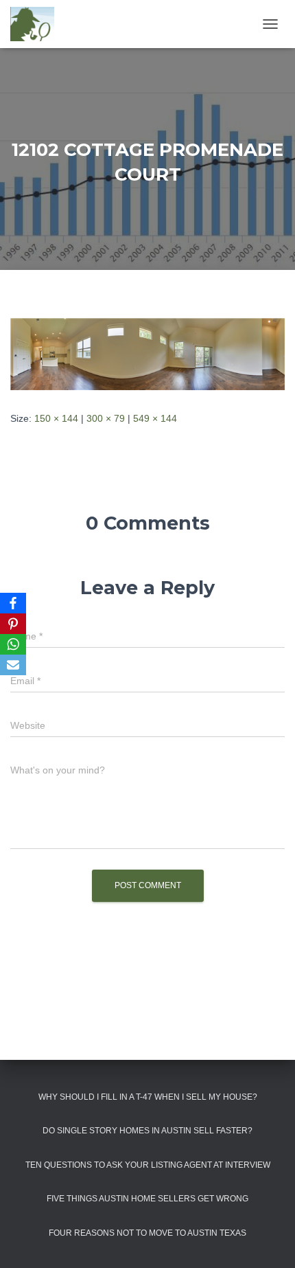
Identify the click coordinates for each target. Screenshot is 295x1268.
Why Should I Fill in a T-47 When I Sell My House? (147, 1097)
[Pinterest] (13, 623)
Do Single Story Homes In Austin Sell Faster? (147, 1130)
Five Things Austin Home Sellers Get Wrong (147, 1198)
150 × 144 (56, 418)
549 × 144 (155, 418)
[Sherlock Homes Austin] (37, 24)
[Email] (13, 665)
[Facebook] (13, 603)
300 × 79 (105, 418)
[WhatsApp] (13, 644)
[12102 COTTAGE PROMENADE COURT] (147, 353)
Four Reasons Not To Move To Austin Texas (147, 1233)
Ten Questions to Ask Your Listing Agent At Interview (147, 1165)
